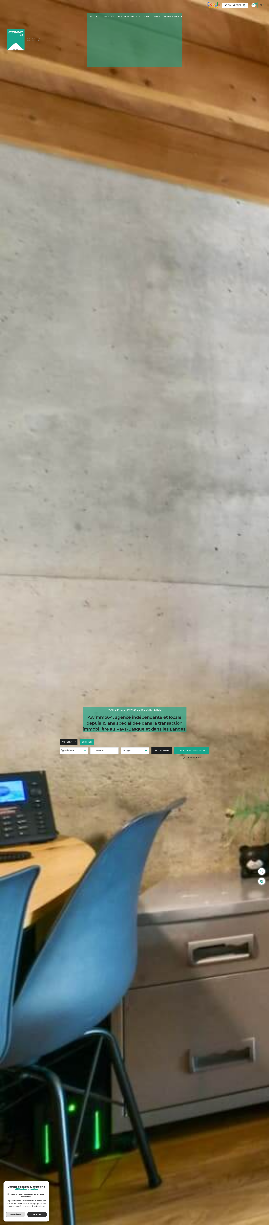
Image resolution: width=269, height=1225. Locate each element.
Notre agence (127, 16)
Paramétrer (15, 1214)
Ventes (109, 16)
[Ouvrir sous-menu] (139, 16)
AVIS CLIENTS (152, 16)
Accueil (94, 16)
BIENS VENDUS (173, 16)
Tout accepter (37, 1214)
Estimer (87, 742)
